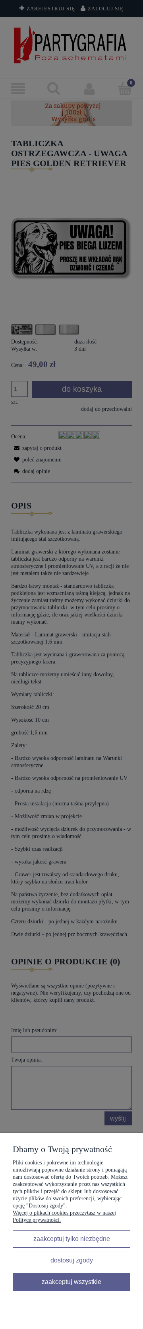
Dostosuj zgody (71, 1260)
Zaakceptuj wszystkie (71, 1281)
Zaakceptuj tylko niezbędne (71, 1238)
